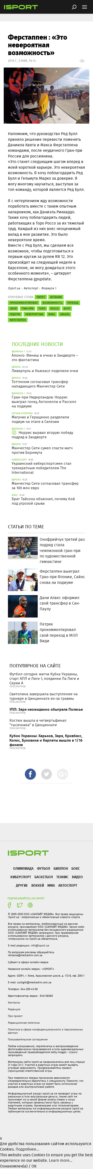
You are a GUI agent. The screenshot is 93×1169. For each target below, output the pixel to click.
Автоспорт (31, 288)
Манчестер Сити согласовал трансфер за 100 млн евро (45, 486)
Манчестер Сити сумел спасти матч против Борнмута (42, 450)
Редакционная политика (24, 1023)
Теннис (62, 876)
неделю (15, 314)
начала (64, 314)
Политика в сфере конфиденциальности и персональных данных (45, 1030)
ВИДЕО (77, 876)
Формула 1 (48, 288)
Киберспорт (20, 876)
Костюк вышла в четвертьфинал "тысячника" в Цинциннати (37, 723)
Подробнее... (27, 1149)
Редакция (14, 1009)
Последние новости (37, 344)
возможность (52, 303)
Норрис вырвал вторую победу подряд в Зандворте (42, 435)
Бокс (75, 868)
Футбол (43, 868)
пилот (40, 297)
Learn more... (60, 1160)
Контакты (14, 1003)
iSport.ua (14, 288)
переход (72, 303)
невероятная (34, 314)
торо (41, 309)
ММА (51, 885)
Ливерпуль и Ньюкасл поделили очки (45, 371)
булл (67, 309)
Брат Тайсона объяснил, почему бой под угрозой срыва (43, 501)
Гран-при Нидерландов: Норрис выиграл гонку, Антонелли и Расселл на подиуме (44, 401)
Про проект (15, 1016)
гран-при (27, 309)
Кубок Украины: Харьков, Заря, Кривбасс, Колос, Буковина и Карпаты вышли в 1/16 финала (45, 740)
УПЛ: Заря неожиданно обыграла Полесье (46, 709)
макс (51, 314)
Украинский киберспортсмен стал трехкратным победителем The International (41, 468)
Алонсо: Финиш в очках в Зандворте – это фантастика (45, 358)
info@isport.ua (40, 945)
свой (13, 309)
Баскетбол (43, 876)
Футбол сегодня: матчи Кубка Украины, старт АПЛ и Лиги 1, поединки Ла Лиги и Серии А (44, 678)
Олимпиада (23, 868)
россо (54, 309)
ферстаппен (18, 320)
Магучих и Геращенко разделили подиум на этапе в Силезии (40, 419)
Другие (22, 885)
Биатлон (61, 868)
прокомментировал (24, 303)
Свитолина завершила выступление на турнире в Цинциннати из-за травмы (43, 696)
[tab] (30, 774)
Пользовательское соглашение (28, 1039)
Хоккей (37, 885)
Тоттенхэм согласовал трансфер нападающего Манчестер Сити (40, 384)
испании (56, 297)
